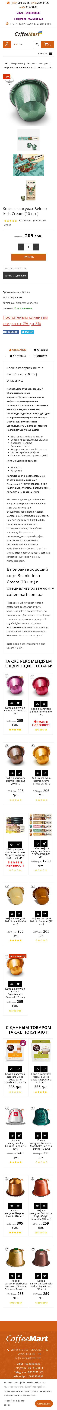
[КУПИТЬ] (18, 703)
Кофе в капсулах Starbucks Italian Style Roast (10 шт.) (41, 1285)
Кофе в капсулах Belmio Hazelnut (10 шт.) (15, 780)
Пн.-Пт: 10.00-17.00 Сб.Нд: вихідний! (30, 23)
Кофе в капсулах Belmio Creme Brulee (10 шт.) (41, 780)
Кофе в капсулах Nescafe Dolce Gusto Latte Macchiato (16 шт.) (15, 1078)
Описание (19, 349)
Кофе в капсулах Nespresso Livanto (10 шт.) (15, 1213)
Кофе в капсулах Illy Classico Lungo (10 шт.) (15, 1144)
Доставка (19, 356)
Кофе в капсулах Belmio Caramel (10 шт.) (41, 921)
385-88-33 (28, 7)
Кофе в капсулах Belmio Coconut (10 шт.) (15, 710)
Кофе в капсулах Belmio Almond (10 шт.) (41, 711)
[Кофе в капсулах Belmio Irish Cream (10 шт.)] (28, 99)
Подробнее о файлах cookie (14, 1402)
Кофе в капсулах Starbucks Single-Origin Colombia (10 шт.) (41, 1214)
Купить (28, 257)
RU (15, 44)
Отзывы (42, 349)
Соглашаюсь (44, 1403)
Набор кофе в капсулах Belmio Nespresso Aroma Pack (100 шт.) (15, 853)
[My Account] (7, 44)
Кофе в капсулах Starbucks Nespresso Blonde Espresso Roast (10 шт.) (15, 1286)
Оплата (42, 356)
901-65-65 (21, 3)
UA (20, 44)
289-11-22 (40, 3)
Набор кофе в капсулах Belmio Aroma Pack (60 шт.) (41, 852)
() (49, 44)
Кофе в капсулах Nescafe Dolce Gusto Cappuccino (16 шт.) (41, 1078)
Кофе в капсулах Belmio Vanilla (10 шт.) (15, 921)
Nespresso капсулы (27, 302)
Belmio (26, 292)
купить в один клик (15, 275)
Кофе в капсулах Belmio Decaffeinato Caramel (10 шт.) (15, 993)
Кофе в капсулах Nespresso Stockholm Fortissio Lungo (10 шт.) (41, 1144)
